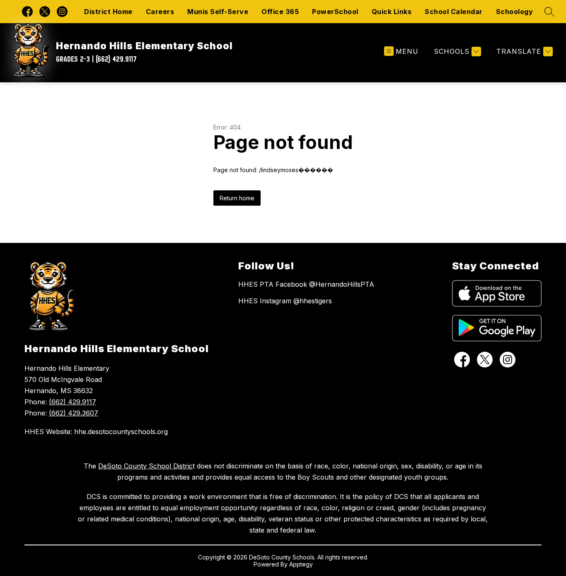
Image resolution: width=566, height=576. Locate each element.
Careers (160, 11)
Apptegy (301, 564)
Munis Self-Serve (217, 11)
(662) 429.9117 (72, 402)
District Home (108, 11)
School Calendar (454, 11)
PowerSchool (335, 11)
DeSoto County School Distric (145, 466)
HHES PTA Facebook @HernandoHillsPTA (306, 284)
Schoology (514, 11)
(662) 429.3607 (73, 413)
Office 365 (280, 11)
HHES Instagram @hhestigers (285, 301)
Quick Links (392, 11)
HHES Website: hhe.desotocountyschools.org (96, 431)
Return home (237, 198)
